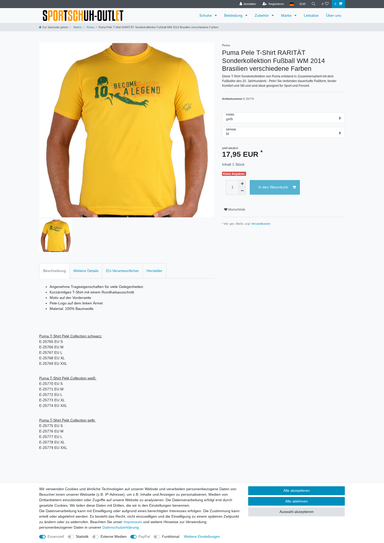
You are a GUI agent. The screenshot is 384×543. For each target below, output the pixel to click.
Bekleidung (233, 15)
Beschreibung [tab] (54, 271)
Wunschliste (236, 209)
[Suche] (314, 4)
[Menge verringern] (242, 191)
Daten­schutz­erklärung (120, 527)
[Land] (291, 4)
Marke (287, 15)
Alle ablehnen (296, 501)
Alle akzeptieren (296, 490)
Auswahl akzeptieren (297, 512)
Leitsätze (311, 15)
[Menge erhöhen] (242, 183)
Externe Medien (114, 536)
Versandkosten (260, 223)
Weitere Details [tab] (85, 271)
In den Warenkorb (273, 187)
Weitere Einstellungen (202, 536)
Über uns (333, 15)
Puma (90, 27)
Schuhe (206, 15)
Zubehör (262, 15)
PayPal (144, 536)
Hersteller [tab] (154, 271)
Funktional (170, 536)
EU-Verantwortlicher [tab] (122, 271)
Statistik (82, 536)
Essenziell (56, 536)
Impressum (133, 522)
